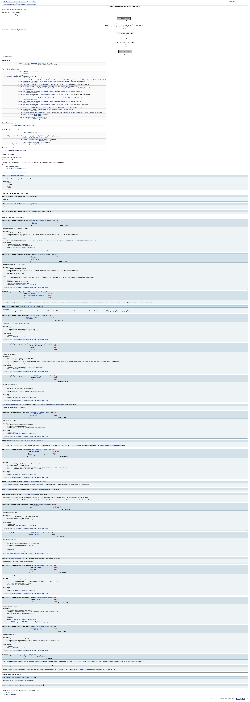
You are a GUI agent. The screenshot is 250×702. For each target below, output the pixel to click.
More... (25, 9)
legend (125, 28)
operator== (26, 117)
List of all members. (7, 56)
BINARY (44, 63)
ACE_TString (68, 84)
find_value (26, 108)
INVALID (49, 63)
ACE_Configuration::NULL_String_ (19, 677)
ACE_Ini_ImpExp (124, 311)
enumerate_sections (29, 86)
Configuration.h (10, 693)
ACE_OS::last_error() (19, 247)
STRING (33, 63)
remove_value (27, 109)
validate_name (27, 139)
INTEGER (39, 63)
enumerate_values (28, 84)
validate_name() (84, 669)
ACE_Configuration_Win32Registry (15, 169)
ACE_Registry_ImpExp (111, 311)
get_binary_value (28, 104)
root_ (24, 150)
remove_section (28, 81)
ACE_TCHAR (64, 80)
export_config (27, 114)
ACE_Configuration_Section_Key (12, 76)
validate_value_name (29, 141)
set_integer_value (28, 91)
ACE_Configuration (38, 117)
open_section (27, 80)
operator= (26, 144)
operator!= (26, 119)
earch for (231, 1)
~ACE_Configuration (29, 72)
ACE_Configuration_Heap (13, 166)
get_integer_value (28, 101)
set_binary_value (28, 94)
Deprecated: (6, 309)
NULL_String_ (27, 125)
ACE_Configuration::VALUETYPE (15, 175)
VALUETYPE (26, 63)
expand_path (27, 112)
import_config (27, 116)
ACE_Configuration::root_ (28, 685)
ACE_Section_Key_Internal (14, 136)
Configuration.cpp (11, 694)
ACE (94, 311)
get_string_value (28, 98)
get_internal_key (28, 136)
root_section (26, 76)
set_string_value (28, 88)
